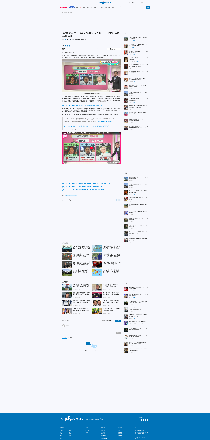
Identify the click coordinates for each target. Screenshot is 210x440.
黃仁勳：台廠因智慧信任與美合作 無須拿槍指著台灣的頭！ (67, 264)
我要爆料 (120, 435)
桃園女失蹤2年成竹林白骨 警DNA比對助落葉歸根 (126, 240)
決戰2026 (72, 7)
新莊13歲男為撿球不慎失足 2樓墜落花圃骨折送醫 (126, 226)
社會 (88, 7)
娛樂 (91, 7)
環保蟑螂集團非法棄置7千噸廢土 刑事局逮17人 (126, 206)
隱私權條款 (103, 435)
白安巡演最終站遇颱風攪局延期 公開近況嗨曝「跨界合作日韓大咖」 (126, 309)
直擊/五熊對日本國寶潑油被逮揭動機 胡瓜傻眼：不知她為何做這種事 (126, 344)
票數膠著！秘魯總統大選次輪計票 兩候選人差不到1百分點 (67, 303)
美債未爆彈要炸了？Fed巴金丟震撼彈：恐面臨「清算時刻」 (126, 114)
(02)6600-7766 (140, 433)
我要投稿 (120, 437)
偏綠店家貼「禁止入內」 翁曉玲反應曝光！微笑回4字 (126, 52)
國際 (102, 7)
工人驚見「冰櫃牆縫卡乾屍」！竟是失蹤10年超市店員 (126, 59)
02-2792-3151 (142, 437)
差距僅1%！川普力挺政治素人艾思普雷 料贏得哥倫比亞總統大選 (97, 295)
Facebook (141, 420)
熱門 (81, 7)
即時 (77, 7)
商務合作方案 (104, 438)
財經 (116, 7)
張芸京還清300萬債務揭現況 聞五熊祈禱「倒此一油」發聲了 (126, 316)
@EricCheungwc (108, 121)
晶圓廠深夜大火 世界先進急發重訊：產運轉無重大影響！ (126, 179)
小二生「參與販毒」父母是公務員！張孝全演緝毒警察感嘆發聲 (126, 330)
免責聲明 (103, 437)
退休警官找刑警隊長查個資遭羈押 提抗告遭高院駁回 (126, 220)
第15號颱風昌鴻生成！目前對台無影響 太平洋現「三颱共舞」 (97, 248)
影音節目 (86, 432)
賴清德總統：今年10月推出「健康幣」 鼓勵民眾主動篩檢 (126, 87)
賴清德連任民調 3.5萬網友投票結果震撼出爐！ (97, 311)
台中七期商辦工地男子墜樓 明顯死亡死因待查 (126, 199)
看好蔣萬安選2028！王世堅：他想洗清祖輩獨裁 (97, 287)
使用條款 (103, 433)
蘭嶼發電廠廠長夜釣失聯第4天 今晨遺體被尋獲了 (126, 93)
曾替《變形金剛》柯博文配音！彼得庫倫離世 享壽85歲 (126, 296)
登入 (148, 7)
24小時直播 (87, 430)
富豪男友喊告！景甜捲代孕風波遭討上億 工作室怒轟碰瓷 (126, 289)
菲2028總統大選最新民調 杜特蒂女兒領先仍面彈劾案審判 (67, 311)
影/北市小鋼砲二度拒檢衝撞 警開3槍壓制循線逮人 (126, 213)
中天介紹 (103, 430)
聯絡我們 (120, 433)
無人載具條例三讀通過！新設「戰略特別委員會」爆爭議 (126, 100)
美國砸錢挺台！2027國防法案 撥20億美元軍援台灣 (67, 272)
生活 (98, 7)
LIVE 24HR (63, 7)
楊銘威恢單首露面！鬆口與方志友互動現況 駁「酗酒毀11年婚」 (126, 337)
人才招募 (103, 432)
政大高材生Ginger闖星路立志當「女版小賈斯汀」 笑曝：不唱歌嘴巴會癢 (126, 303)
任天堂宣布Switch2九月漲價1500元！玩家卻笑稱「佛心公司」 (97, 264)
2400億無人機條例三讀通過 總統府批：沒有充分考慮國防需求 (126, 80)
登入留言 (118, 320)
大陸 (106, 7)
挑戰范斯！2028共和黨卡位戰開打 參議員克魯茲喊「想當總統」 (126, 107)
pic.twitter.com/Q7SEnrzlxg (71, 123)
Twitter (139, 420)
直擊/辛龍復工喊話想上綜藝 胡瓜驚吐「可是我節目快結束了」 (126, 350)
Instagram (143, 420)
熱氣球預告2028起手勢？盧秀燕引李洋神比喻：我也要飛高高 (67, 287)
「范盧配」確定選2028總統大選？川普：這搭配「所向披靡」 (97, 303)
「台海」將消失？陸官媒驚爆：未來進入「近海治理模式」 (97, 272)
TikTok (147, 420)
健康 (113, 7)
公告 (119, 430)
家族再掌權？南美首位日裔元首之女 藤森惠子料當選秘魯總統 (67, 295)
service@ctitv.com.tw (143, 438)
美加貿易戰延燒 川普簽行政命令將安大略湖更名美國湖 (126, 73)
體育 (95, 7)
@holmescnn (100, 121)
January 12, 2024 (85, 129)
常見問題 (120, 432)
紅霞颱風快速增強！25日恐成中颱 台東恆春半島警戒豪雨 (97, 256)
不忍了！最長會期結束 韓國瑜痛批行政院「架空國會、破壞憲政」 (126, 66)
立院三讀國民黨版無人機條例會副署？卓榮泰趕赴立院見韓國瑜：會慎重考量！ (126, 128)
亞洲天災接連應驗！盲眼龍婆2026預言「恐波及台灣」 (126, 39)
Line (145, 420)
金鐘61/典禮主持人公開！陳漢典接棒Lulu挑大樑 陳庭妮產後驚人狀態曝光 (126, 323)
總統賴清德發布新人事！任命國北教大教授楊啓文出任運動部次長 (126, 121)
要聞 (84, 7)
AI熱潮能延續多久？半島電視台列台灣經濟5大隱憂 (67, 256)
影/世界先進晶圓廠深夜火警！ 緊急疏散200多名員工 (126, 192)
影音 (109, 7)
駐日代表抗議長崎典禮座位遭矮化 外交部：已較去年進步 (67, 248)
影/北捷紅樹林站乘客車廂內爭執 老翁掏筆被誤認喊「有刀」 (126, 233)
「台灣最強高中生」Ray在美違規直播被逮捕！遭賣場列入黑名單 (126, 46)
